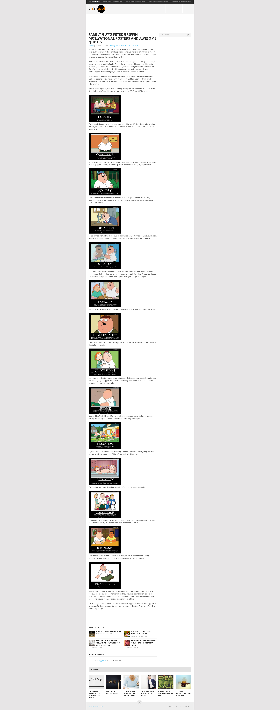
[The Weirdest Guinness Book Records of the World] (96, 682)
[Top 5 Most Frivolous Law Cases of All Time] (183, 682)
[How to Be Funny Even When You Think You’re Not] (131, 682)
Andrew (91, 46)
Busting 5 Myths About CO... (136, 2)
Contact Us (172, 706)
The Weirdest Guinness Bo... (112, 2)
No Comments (133, 46)
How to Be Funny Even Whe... (159, 2)
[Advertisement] (128, 21)
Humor (118, 46)
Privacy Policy (185, 706)
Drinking (112, 46)
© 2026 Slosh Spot (96, 707)
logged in (102, 661)
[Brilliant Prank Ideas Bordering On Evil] (165, 682)
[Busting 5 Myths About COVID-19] (113, 682)
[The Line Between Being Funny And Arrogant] (148, 682)
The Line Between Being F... (182, 2)
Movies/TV (124, 46)
